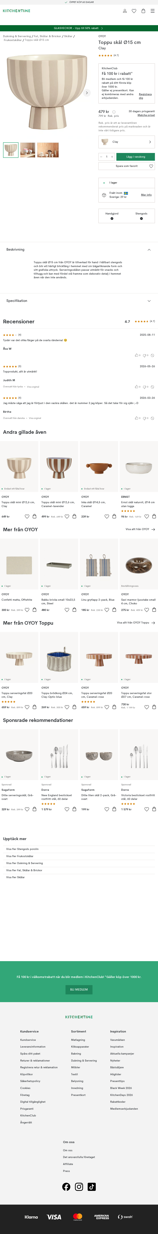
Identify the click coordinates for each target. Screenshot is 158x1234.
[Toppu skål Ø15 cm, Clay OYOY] (47, 92)
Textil (74, 1074)
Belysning (77, 1081)
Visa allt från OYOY (137, 529)
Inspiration (117, 1046)
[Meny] (152, 10)
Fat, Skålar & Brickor (47, 36)
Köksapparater (80, 1046)
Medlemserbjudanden (124, 1109)
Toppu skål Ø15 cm (37, 40)
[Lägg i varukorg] (34, 516)
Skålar (68, 36)
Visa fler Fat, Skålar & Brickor (24, 870)
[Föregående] (7, 93)
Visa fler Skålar (15, 877)
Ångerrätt (26, 1122)
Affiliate (68, 1164)
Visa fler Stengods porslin (22, 849)
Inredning (77, 1088)
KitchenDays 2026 (121, 1095)
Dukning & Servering (17, 36)
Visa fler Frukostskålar (19, 856)
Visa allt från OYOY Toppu (133, 622)
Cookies (25, 1088)
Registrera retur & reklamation (39, 1067)
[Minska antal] (101, 157)
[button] (108, 55)
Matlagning (78, 1040)
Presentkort (78, 1095)
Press (66, 1171)
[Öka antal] (112, 157)
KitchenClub (28, 1115)
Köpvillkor (26, 1074)
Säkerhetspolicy (30, 1081)
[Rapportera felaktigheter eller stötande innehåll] (152, 355)
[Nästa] (87, 93)
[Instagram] (79, 1186)
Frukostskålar (13, 40)
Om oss (67, 1150)
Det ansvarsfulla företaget (79, 1157)
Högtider (115, 1074)
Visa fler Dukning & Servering (24, 863)
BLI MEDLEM (79, 989)
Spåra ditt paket (30, 1053)
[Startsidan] (16, 10)
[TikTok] (91, 1186)
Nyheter (115, 1060)
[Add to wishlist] (27, 516)
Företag (24, 1095)
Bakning (76, 1053)
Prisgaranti (27, 1109)
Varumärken (117, 1040)
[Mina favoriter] (134, 10)
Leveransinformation (32, 1046)
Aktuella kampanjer (122, 1053)
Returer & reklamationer (35, 1060)
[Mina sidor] (124, 10)
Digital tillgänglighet (32, 1102)
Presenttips (117, 1081)
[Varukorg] (143, 10)
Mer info (146, 195)
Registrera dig (145, 96)
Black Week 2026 (121, 1088)
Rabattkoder (117, 1102)
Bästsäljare (117, 1067)
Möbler (75, 1067)
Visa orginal (33, 387)
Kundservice (28, 1040)
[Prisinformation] (114, 112)
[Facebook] (66, 1186)
